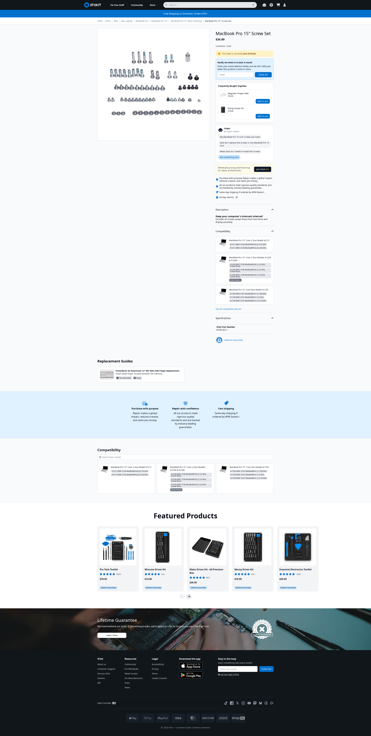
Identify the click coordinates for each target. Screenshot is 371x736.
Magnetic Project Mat (238, 93)
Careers (101, 678)
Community (130, 664)
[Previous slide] (182, 596)
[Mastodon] (255, 703)
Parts (108, 21)
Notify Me (263, 74)
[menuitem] (117, 5)
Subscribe (266, 669)
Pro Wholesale (131, 669)
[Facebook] (231, 703)
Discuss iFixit (103, 673)
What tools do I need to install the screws (240, 151)
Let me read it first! (230, 674)
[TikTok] (226, 703)
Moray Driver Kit (236, 108)
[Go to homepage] (93, 5)
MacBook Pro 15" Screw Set (218, 21)
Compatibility (223, 231)
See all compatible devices (228, 309)
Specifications (223, 318)
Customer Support (106, 669)
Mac (116, 21)
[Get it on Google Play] (191, 675)
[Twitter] (237, 703)
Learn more (112, 635)
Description (222, 209)
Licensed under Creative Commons (193, 727)
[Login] (284, 5)
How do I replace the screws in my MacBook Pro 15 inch (244, 144)
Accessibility (158, 664)
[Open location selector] (271, 5)
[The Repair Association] (272, 703)
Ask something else (229, 157)
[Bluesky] (260, 703)
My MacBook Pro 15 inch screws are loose (240, 137)
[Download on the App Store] (191, 665)
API (99, 682)
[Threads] (266, 703)
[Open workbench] (264, 5)
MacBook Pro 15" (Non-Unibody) (186, 21)
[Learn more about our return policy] (236, 197)
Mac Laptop (126, 21)
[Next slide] (189, 596)
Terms (155, 673)
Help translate (104, 703)
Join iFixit (262, 169)
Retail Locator (131, 673)
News (127, 687)
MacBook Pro (142, 21)
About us (101, 664)
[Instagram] (243, 703)
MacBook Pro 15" (159, 21)
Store (99, 21)
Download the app (189, 658)
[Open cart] (278, 5)
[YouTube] (249, 703)
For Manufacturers (134, 678)
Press (127, 682)
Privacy (155, 669)
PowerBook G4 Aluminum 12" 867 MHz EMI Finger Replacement (147, 370)
